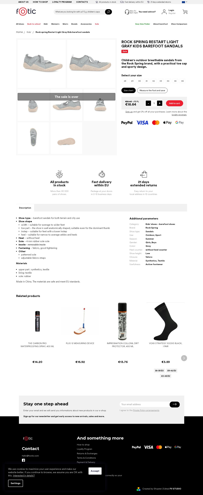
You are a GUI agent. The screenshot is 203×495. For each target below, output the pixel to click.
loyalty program (179, 114)
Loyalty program (62, 2)
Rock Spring (152, 228)
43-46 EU (165, 376)
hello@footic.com (30, 456)
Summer (150, 239)
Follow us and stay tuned (23, 460)
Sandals (150, 231)
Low (148, 253)
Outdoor (150, 235)
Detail (164, 335)
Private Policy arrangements (146, 410)
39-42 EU (171, 371)
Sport (158, 235)
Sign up (129, 111)
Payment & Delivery (86, 462)
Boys (154, 242)
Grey (148, 246)
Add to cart (174, 103)
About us (23, 2)
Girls (148, 242)
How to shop (40, 2)
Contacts (82, 2)
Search (108, 12)
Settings (15, 483)
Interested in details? (24, 475)
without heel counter (156, 250)
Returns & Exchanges (87, 453)
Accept (95, 471)
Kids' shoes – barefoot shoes (160, 224)
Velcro (149, 257)
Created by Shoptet (152, 489)
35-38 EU (159, 371)
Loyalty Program (84, 449)
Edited (172, 489)
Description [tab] (25, 208)
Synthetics (151, 260)
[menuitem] (20, 23)
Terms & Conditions (86, 458)
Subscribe (175, 404)
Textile (161, 260)
